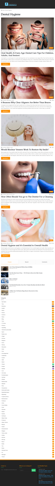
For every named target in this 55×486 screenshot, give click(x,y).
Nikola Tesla (4, 418)
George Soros (5, 450)
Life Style (4, 372)
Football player (5, 375)
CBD (3, 359)
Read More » (5, 64)
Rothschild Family (5, 390)
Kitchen (3, 437)
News (3, 316)
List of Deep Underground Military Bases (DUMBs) (20, 267)
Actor (3, 342)
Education (4, 346)
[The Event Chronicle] (11, 4)
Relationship (4, 381)
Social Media (4, 405)
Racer (3, 441)
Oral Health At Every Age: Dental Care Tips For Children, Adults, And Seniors (27, 54)
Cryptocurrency (5, 396)
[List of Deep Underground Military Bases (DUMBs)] (4, 268)
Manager (4, 454)
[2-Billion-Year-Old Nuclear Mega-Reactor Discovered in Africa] (4, 292)
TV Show (4, 323)
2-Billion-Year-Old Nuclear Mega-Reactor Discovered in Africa (23, 291)
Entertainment (5, 428)
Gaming (3, 377)
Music (3, 310)
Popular (10, 262)
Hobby (3, 435)
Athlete (3, 379)
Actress (3, 338)
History (3, 344)
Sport (3, 331)
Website (3, 383)
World (3, 362)
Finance (3, 325)
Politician (4, 400)
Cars (3, 351)
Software (4, 415)
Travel (3, 364)
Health (3, 308)
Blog (3, 319)
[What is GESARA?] (4, 280)
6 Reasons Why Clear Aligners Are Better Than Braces (26, 102)
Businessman (5, 398)
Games (3, 368)
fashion (3, 413)
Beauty (3, 424)
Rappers (3, 340)
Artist (3, 403)
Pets (3, 385)
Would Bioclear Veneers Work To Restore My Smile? (25, 149)
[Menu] (1, 4)
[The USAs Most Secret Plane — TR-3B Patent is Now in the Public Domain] (4, 274)
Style (3, 349)
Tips (3, 304)
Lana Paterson (5, 50)
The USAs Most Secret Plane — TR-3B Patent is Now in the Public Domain (25, 273)
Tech (3, 321)
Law (3, 370)
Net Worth (4, 301)
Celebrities (4, 355)
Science (3, 314)
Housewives (4, 388)
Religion (3, 430)
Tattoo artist (4, 433)
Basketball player (5, 392)
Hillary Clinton (5, 422)
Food (3, 407)
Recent (26, 262)
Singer (3, 336)
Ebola (3, 448)
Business (4, 306)
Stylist (3, 426)
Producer (4, 420)
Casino (3, 357)
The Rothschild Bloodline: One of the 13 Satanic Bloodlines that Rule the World (27, 285)
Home (3, 10)
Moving (3, 439)
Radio (3, 443)
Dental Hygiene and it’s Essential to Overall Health (24, 245)
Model (3, 411)
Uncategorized (5, 353)
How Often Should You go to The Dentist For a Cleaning (27, 196)
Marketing (4, 394)
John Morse (4, 100)
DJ (2, 452)
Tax (2, 446)
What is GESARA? (13, 279)
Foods (3, 366)
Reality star (4, 334)
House (3, 312)
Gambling (4, 327)
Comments (44, 262)
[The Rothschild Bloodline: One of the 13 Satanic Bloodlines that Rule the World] (4, 286)
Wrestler (3, 409)
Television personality (6, 329)
